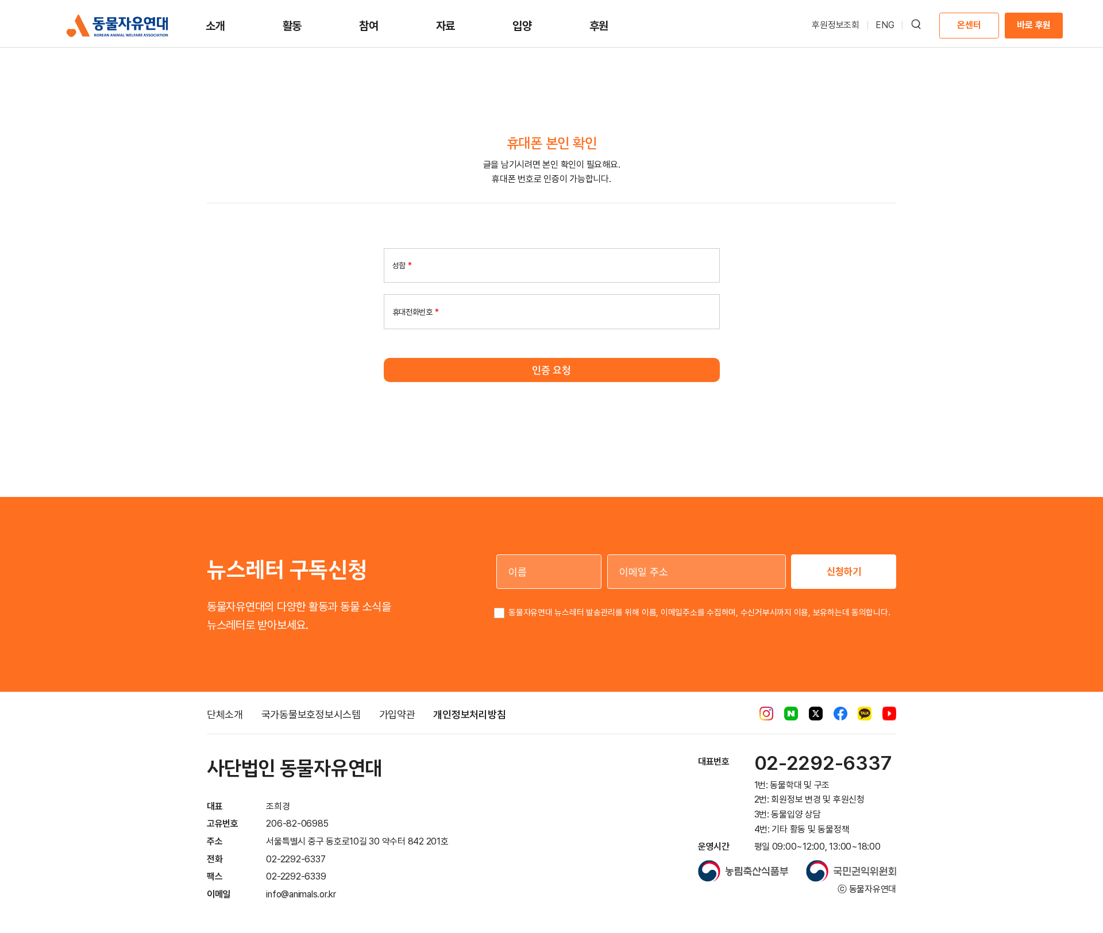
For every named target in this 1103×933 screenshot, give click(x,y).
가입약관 (397, 714)
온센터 (969, 25)
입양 (522, 26)
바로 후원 (1034, 25)
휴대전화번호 (415, 311)
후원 (599, 26)
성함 (402, 265)
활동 (292, 26)
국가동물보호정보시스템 (311, 714)
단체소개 (225, 714)
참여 (369, 26)
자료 (446, 26)
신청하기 (844, 571)
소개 (215, 26)
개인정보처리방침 (469, 714)
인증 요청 (551, 370)
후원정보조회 (835, 25)
